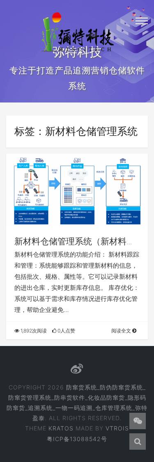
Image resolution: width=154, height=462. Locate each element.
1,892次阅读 (33, 331)
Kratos (61, 428)
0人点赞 (65, 331)
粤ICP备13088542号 (77, 438)
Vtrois (117, 428)
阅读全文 (121, 331)
